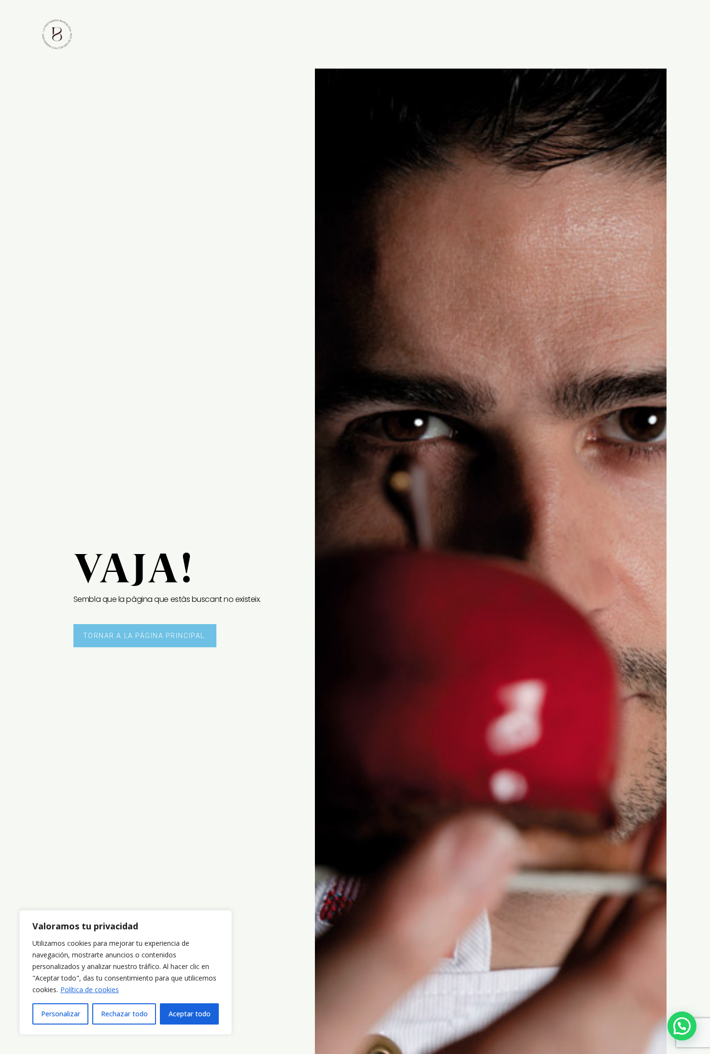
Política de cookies (89, 989)
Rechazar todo (124, 1013)
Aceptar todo (190, 1013)
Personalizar (60, 1013)
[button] (681, 1025)
